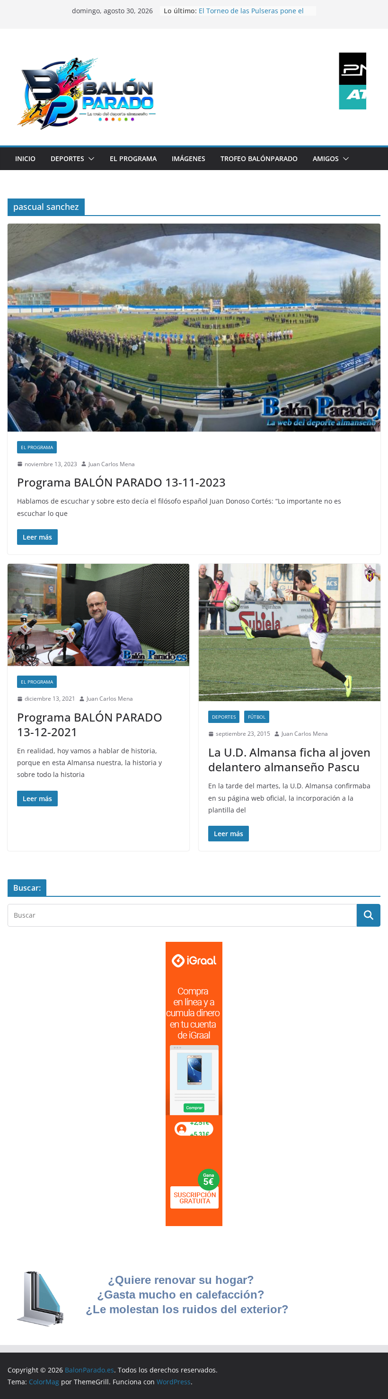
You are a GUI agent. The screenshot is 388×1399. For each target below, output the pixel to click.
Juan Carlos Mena (111, 464)
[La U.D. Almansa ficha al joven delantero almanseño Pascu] (289, 632)
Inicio (25, 158)
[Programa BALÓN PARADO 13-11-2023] (194, 327)
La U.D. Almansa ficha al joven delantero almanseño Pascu (289, 759)
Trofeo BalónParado (259, 158)
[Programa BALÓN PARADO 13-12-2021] (98, 615)
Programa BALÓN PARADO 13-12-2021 (89, 724)
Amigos (326, 158)
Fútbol (256, 716)
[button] (89, 158)
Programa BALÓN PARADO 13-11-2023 (121, 482)
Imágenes (188, 158)
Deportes (67, 158)
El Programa (133, 158)
